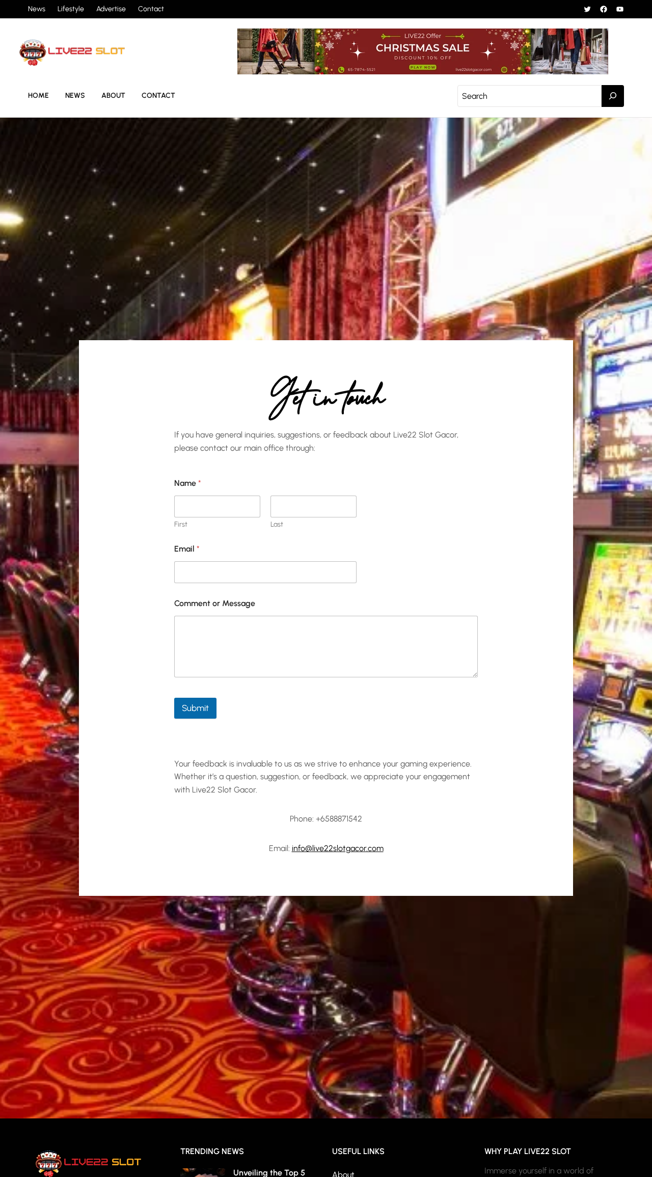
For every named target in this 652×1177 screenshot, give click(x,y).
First (180, 524)
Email (187, 549)
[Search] (613, 96)
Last (276, 524)
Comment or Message (214, 603)
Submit (195, 708)
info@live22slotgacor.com (338, 848)
